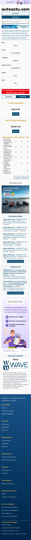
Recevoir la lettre (7, 414)
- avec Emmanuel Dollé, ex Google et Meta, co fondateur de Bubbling (15, 286)
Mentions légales (6, 525)
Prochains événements (9, 457)
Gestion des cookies (20, 534)
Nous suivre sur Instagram (10, 510)
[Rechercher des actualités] (28, 21)
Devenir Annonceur (8, 484)
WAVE (3, 494)
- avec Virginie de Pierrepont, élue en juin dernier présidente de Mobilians (15, 274)
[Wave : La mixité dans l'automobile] (15, 365)
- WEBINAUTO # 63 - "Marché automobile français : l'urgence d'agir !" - (15, 243)
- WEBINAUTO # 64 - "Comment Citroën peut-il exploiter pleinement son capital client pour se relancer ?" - (15, 236)
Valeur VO (5, 430)
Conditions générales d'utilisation (11, 528)
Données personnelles (8, 534)
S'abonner (15, 17)
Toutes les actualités (8, 411)
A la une (4, 408)
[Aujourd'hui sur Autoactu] (15, 9)
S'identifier (15, 13)
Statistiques (5, 424)
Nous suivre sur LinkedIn (9, 516)
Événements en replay (8, 460)
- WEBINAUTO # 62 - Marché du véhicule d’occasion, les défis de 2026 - (15, 250)
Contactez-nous (6, 470)
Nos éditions (6, 427)
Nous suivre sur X (7, 513)
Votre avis (5, 473)
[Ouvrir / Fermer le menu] (3, 21)
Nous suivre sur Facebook (10, 507)
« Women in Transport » (9, 497)
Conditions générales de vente (10, 531)
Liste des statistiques (21, 177)
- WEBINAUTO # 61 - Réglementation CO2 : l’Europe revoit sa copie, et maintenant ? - (15, 256)
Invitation (5, 446)
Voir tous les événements (15, 261)
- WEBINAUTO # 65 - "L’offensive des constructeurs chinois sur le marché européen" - (15, 229)
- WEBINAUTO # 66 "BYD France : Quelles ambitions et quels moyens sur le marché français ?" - (15, 221)
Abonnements (6, 440)
